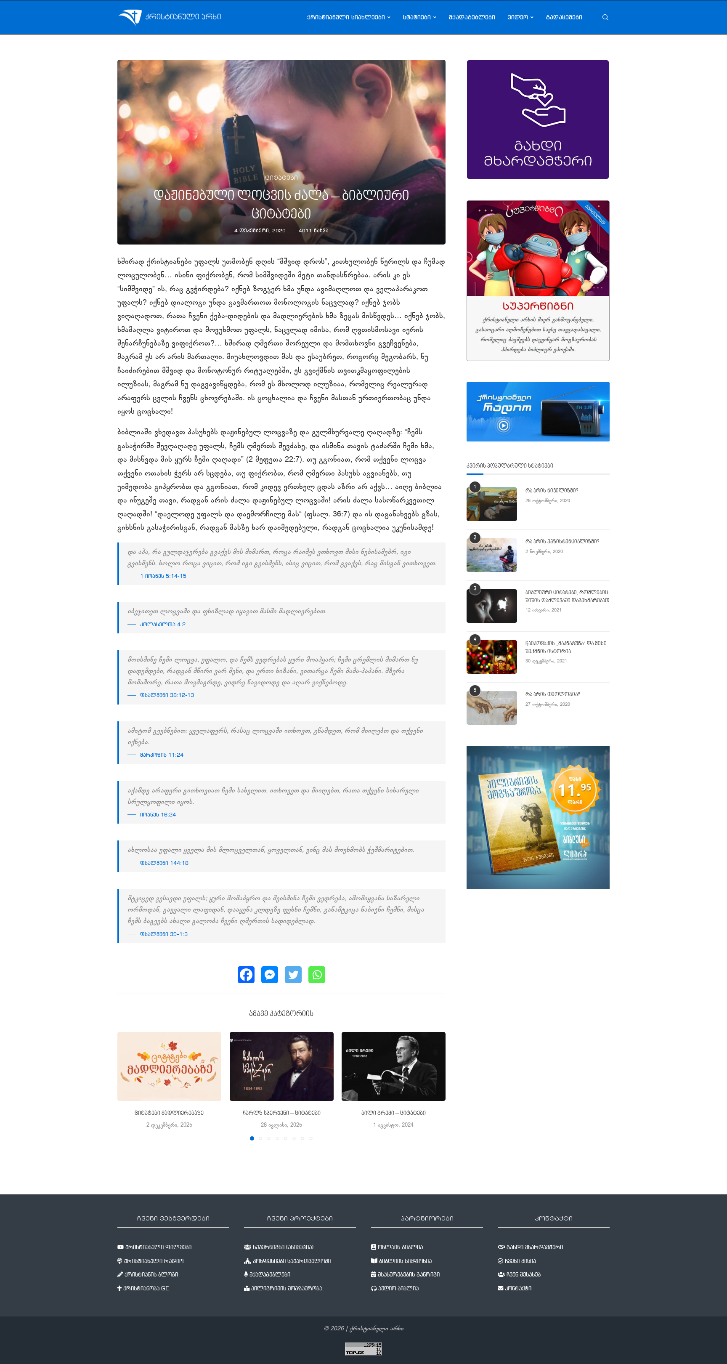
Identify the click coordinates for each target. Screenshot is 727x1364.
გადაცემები (564, 17)
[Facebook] (246, 974)
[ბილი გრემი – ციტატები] (394, 1066)
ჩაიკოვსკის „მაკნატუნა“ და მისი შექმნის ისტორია (566, 647)
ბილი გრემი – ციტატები (393, 1114)
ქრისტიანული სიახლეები (346, 17)
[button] (129, 1086)
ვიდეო (518, 17)
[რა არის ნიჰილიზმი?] (492, 504)
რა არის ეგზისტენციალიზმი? (562, 542)
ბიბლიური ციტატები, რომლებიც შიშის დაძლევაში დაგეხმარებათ (567, 597)
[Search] (605, 17)
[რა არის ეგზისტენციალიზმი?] (492, 555)
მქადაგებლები (472, 17)
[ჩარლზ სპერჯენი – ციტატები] (282, 1066)
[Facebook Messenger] (269, 974)
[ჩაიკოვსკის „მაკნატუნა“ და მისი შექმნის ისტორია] (492, 657)
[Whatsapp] (316, 974)
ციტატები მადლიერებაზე (169, 1114)
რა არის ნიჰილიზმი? (551, 491)
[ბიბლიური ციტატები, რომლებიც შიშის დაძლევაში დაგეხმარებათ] (492, 606)
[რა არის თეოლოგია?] (492, 708)
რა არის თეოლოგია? (552, 695)
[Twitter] (293, 974)
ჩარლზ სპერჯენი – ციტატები (281, 1114)
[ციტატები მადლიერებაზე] (169, 1066)
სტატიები (417, 17)
